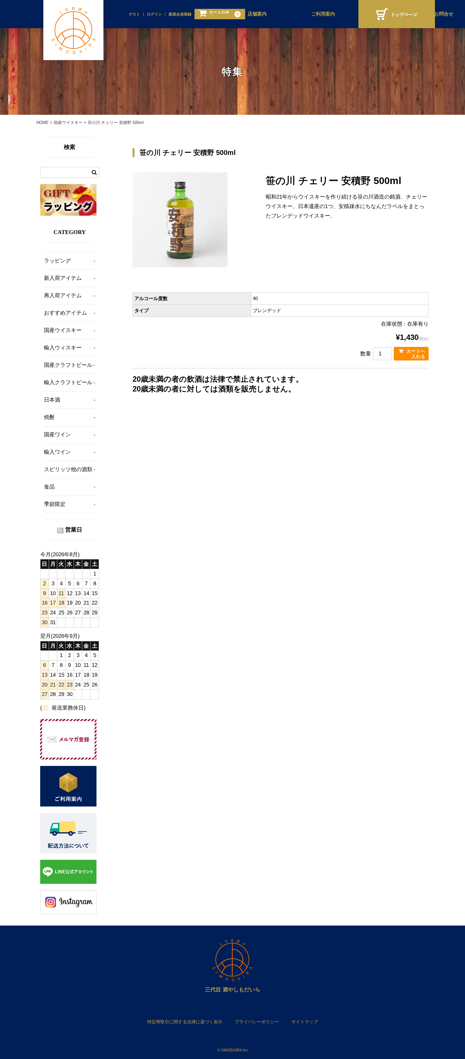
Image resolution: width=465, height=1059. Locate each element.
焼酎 (49, 417)
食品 (49, 487)
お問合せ (443, 13)
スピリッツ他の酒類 (68, 469)
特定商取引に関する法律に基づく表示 (184, 1021)
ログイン (154, 14)
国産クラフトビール (68, 365)
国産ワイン (57, 435)
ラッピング (57, 261)
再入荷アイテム (63, 295)
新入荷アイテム (63, 278)
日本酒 (52, 400)
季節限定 (54, 504)
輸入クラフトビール (68, 382)
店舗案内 (257, 13)
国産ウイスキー (63, 330)
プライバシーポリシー (257, 1021)
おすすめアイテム (65, 313)
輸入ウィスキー (63, 348)
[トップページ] (396, 14)
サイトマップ (304, 1021)
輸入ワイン (57, 452)
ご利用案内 (323, 13)
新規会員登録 (180, 14)
